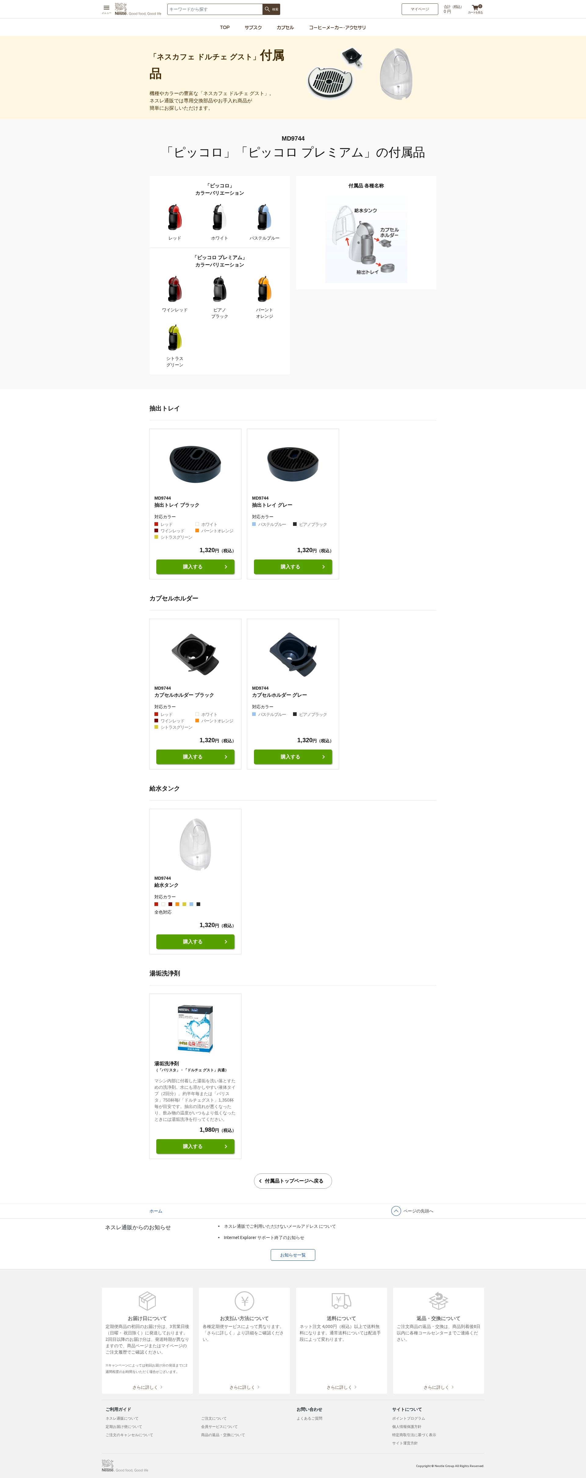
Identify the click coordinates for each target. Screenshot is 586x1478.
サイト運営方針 (405, 1443)
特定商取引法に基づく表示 (414, 1435)
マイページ (420, 9)
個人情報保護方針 (406, 1426)
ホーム (156, 1210)
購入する (206, 566)
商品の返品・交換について (223, 1435)
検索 (275, 9)
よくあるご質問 (309, 1418)
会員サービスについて (219, 1426)
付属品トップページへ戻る (290, 1181)
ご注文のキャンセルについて (129, 1435)
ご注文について (214, 1418)
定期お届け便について (124, 1426)
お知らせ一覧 (293, 1254)
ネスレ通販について (122, 1418)
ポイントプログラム (408, 1418)
